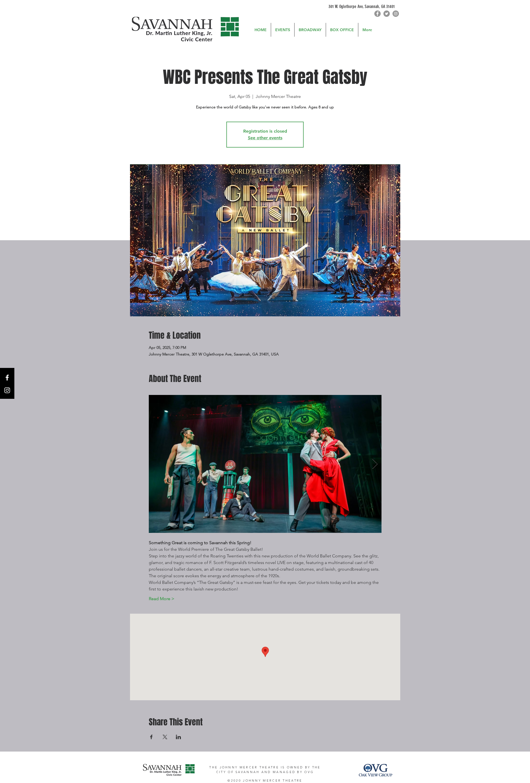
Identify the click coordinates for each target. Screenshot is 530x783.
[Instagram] (396, 13)
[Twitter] (386, 13)
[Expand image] (265, 464)
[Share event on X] (165, 737)
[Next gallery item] (375, 464)
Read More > (161, 598)
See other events (265, 137)
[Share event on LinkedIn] (178, 737)
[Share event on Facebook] (151, 737)
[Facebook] (377, 13)
